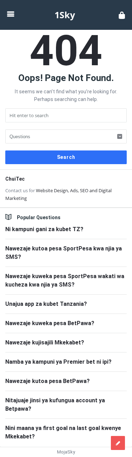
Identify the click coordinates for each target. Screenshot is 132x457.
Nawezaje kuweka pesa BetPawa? (49, 323)
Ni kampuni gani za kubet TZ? (44, 229)
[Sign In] (122, 15)
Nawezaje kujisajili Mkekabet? (44, 342)
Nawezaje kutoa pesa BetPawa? (47, 381)
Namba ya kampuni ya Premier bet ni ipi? (58, 361)
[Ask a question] (118, 443)
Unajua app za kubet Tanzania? (46, 304)
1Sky (65, 15)
